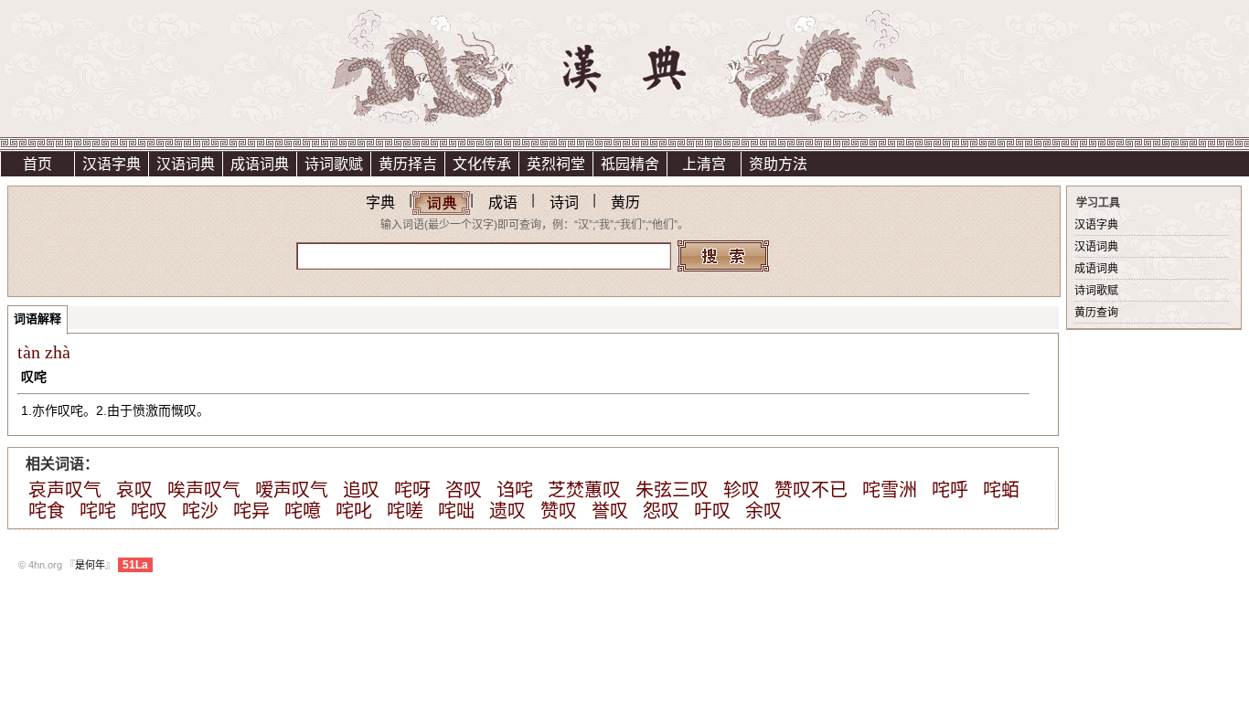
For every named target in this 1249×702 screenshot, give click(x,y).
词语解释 (37, 318)
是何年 (90, 564)
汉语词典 (185, 164)
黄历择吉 (408, 164)
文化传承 (482, 164)
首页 (37, 164)
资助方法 (778, 164)
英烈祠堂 (556, 164)
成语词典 (259, 164)
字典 (380, 202)
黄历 (625, 202)
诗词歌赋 (333, 164)
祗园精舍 (630, 164)
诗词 (564, 202)
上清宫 (704, 164)
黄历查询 (1096, 312)
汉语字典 (111, 164)
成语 (503, 202)
